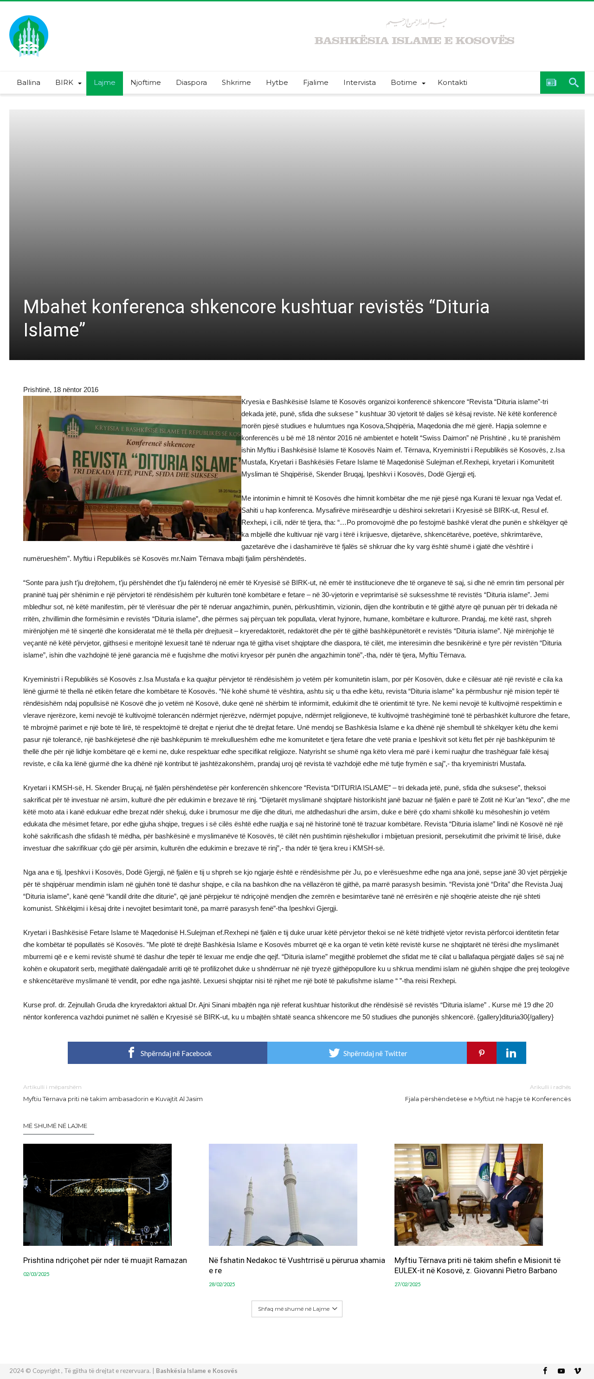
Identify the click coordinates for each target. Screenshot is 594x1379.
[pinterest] (482, 1053)
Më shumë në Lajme (55, 1125)
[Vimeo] (577, 1371)
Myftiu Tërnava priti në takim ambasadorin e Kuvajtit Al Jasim (113, 1092)
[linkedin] (511, 1053)
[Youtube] (561, 1371)
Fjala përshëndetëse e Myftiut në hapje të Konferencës (488, 1092)
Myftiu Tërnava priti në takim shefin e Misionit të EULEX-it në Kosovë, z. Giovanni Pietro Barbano (477, 1265)
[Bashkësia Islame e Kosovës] (28, 15)
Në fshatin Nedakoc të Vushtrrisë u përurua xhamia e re (297, 1265)
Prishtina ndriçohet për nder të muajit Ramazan (105, 1260)
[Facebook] (544, 1371)
